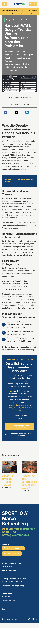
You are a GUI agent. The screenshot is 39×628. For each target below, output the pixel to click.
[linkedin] (33, 619)
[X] (16, 112)
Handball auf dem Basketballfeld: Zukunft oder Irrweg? (29, 481)
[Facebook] (6, 112)
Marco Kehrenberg (25, 97)
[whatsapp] (36, 619)
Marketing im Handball (20, 20)
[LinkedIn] (27, 112)
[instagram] (29, 619)
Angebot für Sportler (17, 405)
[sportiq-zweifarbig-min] (19, 3)
